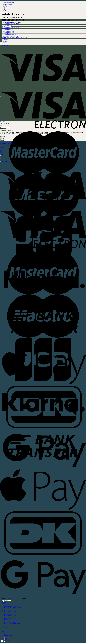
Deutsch (3, 5)
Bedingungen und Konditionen (8, 4)
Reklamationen (6, 636)
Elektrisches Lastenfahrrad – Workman (9, 34)
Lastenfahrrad (4, 19)
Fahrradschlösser (6, 39)
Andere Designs (6, 619)
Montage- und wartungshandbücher (9, 634)
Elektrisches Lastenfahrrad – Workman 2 (9, 30)
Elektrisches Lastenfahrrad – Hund (8, 29)
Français (6, 10)
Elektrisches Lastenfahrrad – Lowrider (9, 32)
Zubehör (3, 38)
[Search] (3, 27)
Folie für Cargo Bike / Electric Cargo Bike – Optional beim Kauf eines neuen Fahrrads (15, 37)
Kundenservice (4, 632)
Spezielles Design (5, 28)
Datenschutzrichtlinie (3, 153)
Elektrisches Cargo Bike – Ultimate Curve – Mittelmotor (11, 23)
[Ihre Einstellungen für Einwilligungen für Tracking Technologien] (2, 641)
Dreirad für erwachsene (5, 24)
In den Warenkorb (2, 128)
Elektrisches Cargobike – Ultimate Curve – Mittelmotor (11, 27)
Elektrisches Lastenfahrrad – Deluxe (9, 21)
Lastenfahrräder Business (6, 620)
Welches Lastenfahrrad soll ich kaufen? (9, 2)
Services (5, 630)
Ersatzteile (5, 629)
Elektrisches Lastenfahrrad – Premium (10, 604)
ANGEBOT (3, 26)
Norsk (6, 639)
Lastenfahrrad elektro (5, 20)
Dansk (8, 640)
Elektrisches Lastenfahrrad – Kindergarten (9, 31)
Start (0, 121)
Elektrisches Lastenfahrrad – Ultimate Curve (10, 22)
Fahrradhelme (6, 40)
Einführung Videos (6, 3)
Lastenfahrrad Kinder (7, 613)
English (8, 6)
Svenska (6, 9)
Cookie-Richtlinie (9, 153)
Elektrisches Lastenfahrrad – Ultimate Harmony (11, 606)
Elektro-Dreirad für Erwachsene (8, 25)
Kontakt (3, 1)
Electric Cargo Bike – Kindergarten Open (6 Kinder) (11, 36)
